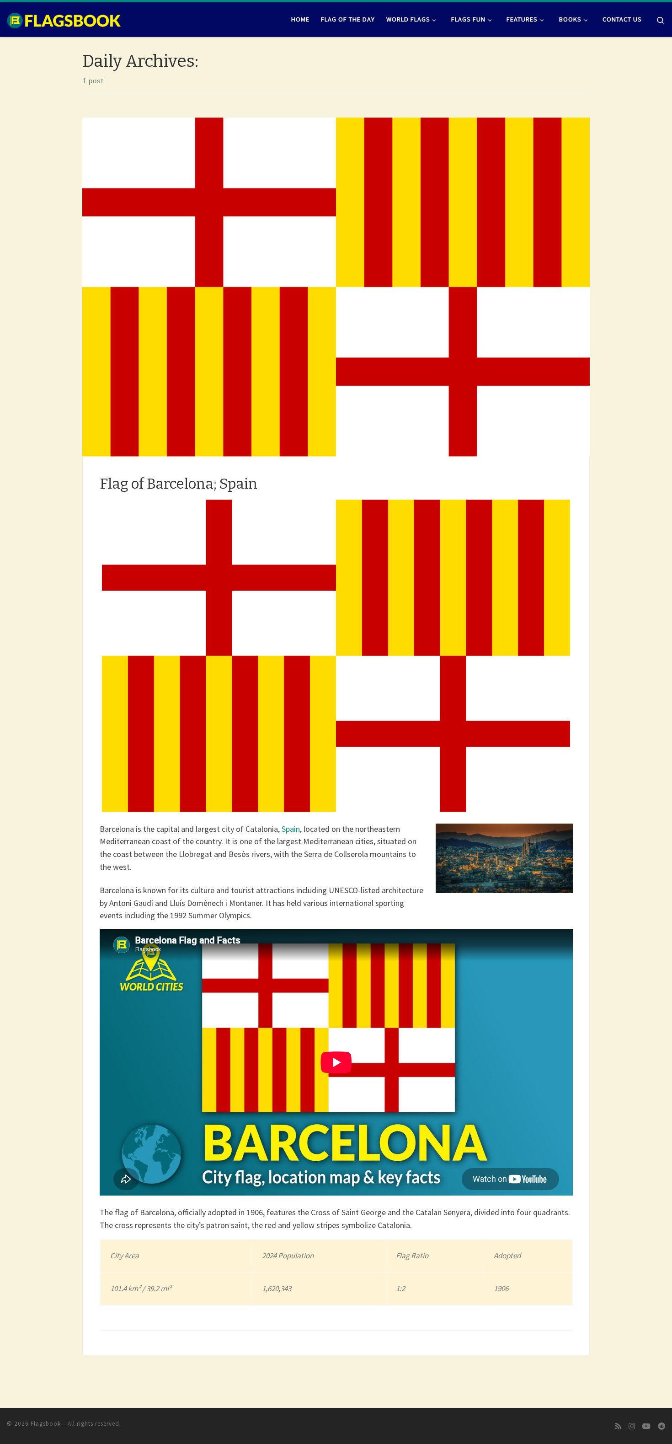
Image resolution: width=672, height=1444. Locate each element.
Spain (291, 829)
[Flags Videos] (646, 1426)
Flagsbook (46, 1424)
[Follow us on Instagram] (632, 1426)
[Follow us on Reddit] (661, 1426)
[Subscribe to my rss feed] (618, 1426)
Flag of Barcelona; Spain (178, 483)
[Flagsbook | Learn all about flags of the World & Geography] (64, 19)
